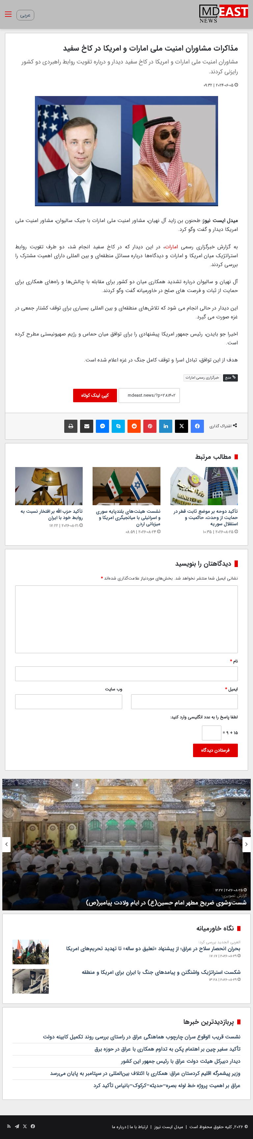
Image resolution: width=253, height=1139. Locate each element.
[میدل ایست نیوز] (223, 14)
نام (234, 661)
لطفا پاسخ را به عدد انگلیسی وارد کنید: (204, 717)
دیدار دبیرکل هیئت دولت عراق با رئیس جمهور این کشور (180, 1061)
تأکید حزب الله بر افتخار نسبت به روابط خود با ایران (51, 514)
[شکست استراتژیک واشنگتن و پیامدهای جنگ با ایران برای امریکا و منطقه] (31, 981)
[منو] (8, 17)
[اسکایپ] (118, 426)
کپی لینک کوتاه (95, 395)
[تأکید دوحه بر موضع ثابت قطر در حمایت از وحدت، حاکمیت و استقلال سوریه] (204, 486)
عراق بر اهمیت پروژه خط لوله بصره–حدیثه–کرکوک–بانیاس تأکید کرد (167, 1085)
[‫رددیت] (134, 426)
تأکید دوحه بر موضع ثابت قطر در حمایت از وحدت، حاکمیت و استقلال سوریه (206, 518)
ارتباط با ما (139, 1127)
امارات (171, 247)
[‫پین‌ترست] (149, 426)
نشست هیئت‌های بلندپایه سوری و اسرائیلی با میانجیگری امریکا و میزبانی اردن (128, 518)
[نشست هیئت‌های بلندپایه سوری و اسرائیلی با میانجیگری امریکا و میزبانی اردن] (126, 486)
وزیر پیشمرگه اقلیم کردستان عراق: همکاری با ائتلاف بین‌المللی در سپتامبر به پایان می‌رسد (145, 1073)
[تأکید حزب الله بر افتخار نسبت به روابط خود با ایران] (49, 486)
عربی (25, 15)
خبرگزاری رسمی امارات (202, 378)
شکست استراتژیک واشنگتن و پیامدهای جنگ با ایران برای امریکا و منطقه (161, 972)
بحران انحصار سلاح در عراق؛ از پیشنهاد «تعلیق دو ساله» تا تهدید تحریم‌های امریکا (153, 946)
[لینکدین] (165, 426)
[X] (181, 426)
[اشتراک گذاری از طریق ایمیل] (86, 426)
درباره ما (119, 1127)
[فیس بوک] (197, 426)
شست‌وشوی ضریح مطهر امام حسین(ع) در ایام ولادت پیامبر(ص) (167, 900)
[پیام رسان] (102, 426)
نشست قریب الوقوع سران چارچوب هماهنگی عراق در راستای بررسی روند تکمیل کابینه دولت (141, 1037)
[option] (126, 844)
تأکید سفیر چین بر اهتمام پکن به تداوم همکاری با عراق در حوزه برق (167, 1049)
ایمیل (231, 689)
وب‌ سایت (113, 689)
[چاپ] (70, 426)
